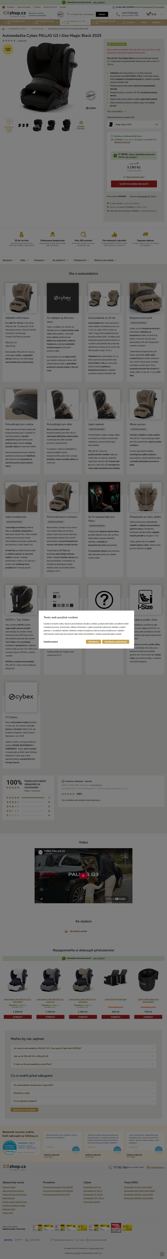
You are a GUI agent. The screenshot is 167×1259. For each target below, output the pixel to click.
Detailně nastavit (51, 641)
